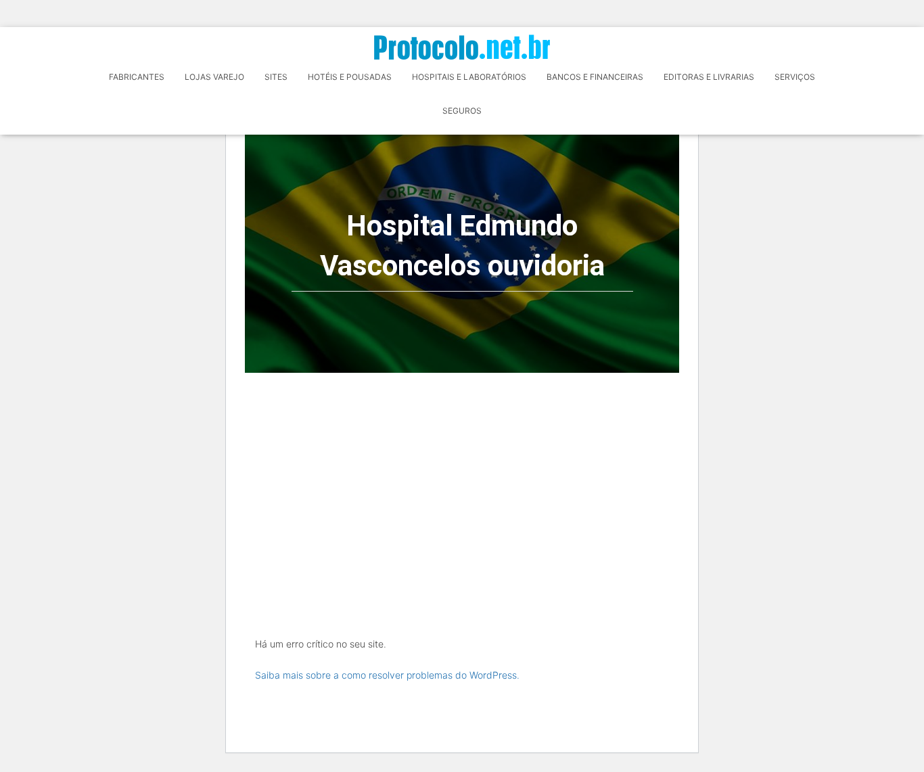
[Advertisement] (462, 474)
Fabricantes (136, 77)
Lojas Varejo (214, 77)
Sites (275, 77)
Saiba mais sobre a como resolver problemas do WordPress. (387, 675)
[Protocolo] (462, 47)
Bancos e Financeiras (595, 77)
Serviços (795, 77)
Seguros (462, 111)
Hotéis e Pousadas (350, 77)
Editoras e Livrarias (709, 77)
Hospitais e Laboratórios (469, 77)
